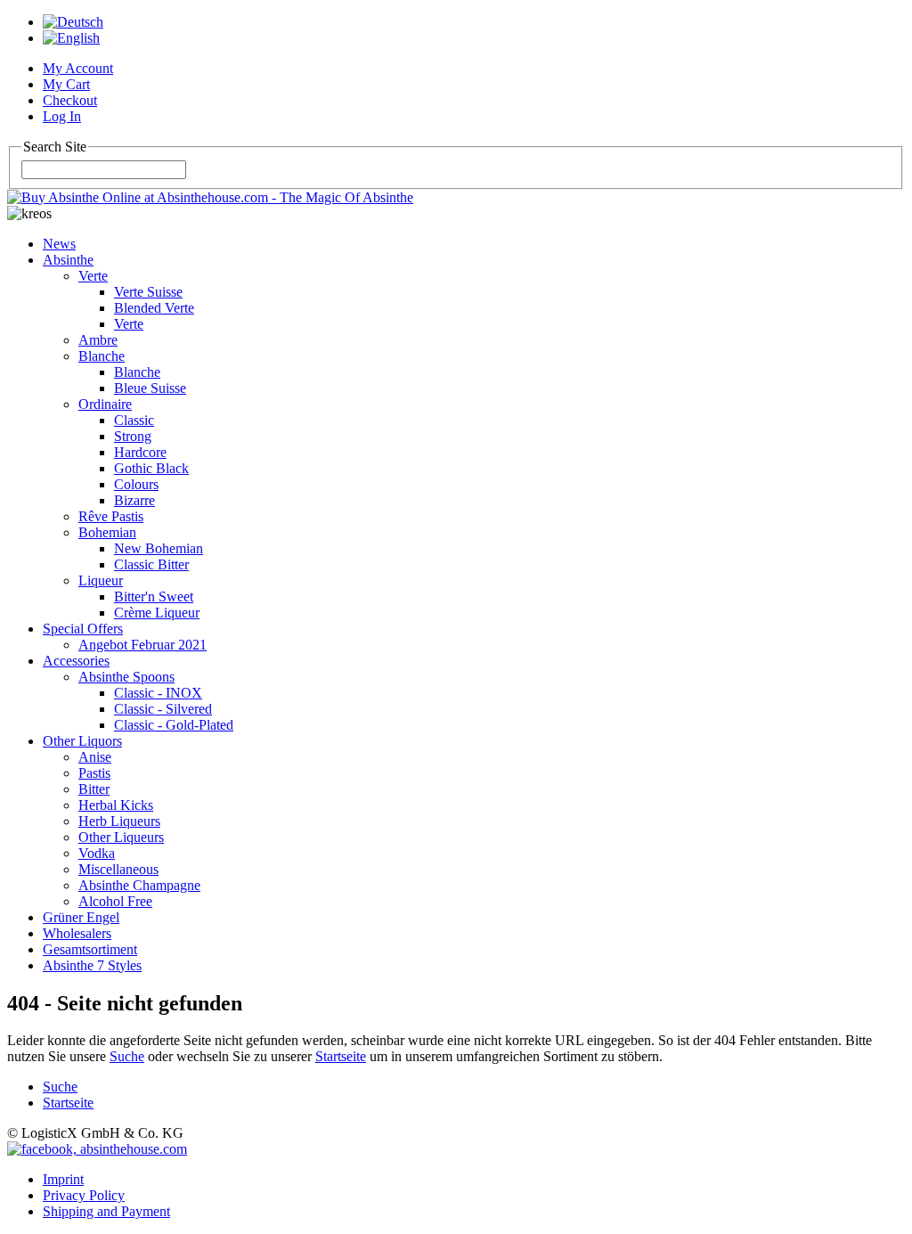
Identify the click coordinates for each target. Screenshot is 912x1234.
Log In (62, 116)
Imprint (63, 1179)
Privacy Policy (84, 1195)
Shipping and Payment (106, 1211)
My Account (78, 68)
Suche (127, 1056)
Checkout (70, 100)
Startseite (340, 1056)
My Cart (66, 84)
